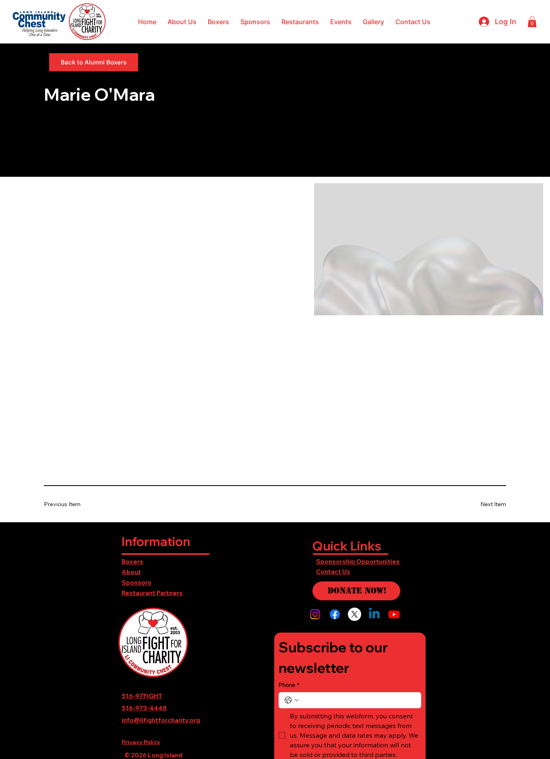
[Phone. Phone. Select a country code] (291, 700)
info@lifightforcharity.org (161, 720)
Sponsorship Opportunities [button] (358, 561)
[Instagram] (315, 614)
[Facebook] (334, 614)
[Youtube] (394, 614)
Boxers (132, 561)
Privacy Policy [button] (141, 742)
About (131, 572)
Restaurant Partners (152, 593)
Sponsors (136, 582)
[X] (354, 614)
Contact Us (333, 571)
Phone (289, 684)
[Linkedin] (374, 614)
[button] (182, 22)
